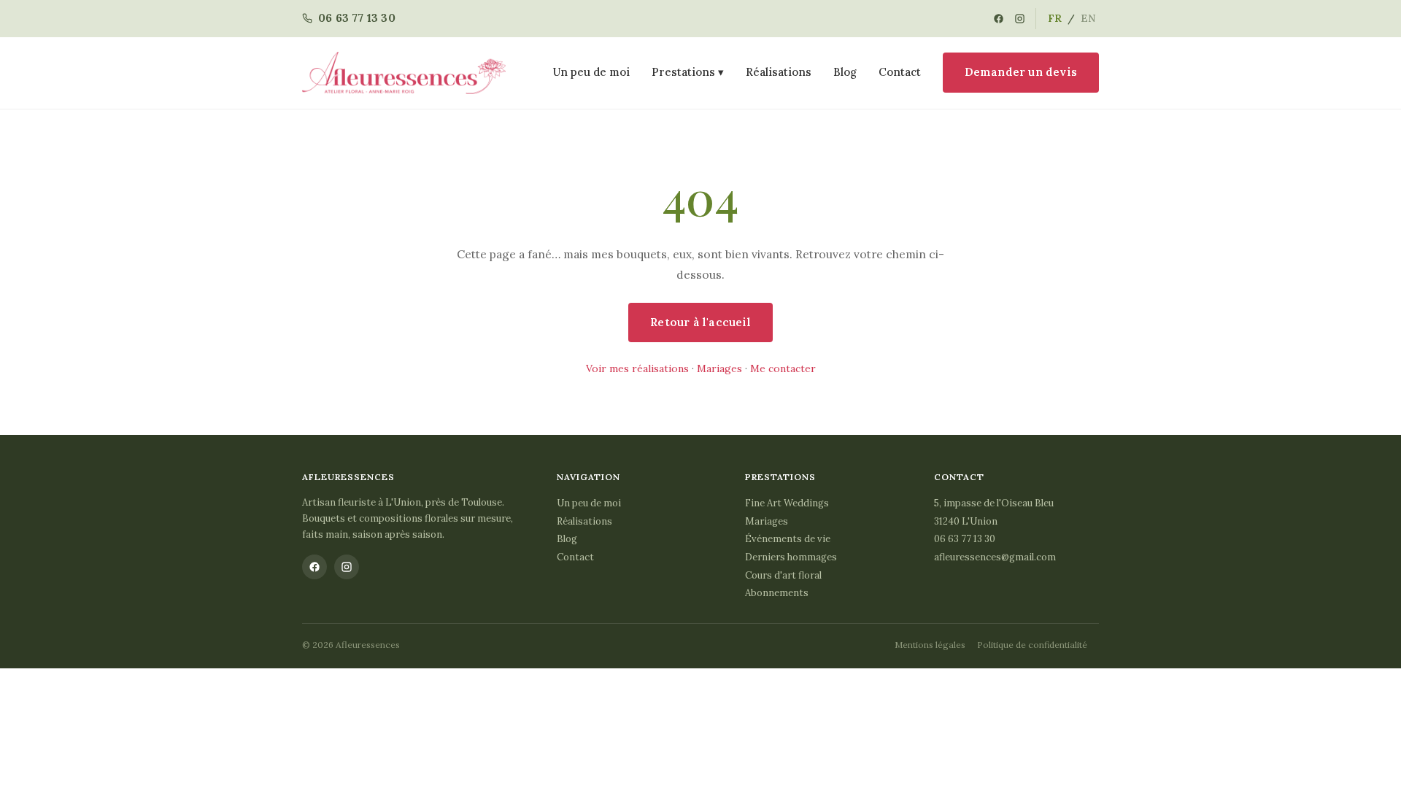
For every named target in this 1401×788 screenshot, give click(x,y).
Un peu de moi (591, 72)
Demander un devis (1021, 72)
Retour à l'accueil (700, 322)
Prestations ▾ (688, 72)
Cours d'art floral (783, 575)
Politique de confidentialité (1032, 644)
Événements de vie (787, 539)
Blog (845, 72)
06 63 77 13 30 (964, 539)
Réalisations (778, 72)
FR (1055, 18)
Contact (900, 72)
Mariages (719, 368)
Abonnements (776, 593)
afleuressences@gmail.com (995, 557)
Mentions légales (930, 644)
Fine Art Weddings (787, 503)
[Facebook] (998, 18)
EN (1088, 18)
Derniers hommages (791, 557)
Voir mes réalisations (637, 368)
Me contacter (783, 368)
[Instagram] (1019, 18)
